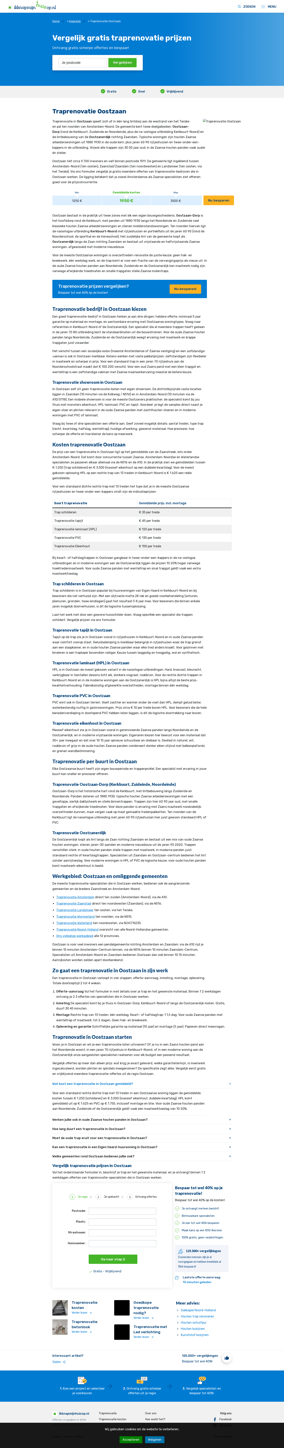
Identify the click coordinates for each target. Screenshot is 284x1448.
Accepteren (130, 1439)
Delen (59, 1362)
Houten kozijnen (193, 1329)
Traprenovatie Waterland (74, 923)
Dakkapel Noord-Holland (198, 1310)
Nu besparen (218, 200)
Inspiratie (75, 21)
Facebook (225, 1419)
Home (56, 21)
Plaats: (81, 1221)
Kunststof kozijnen (195, 1335)
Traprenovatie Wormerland (75, 916)
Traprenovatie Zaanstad (73, 903)
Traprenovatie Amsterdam (75, 897)
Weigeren (155, 1439)
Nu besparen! (185, 289)
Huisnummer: (77, 1243)
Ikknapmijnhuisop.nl (74, 1413)
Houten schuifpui (193, 1322)
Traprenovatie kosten (112, 1419)
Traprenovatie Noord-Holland (77, 929)
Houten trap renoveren (197, 1316)
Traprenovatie (108, 1413)
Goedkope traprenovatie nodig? (146, 1307)
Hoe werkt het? (155, 1419)
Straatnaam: (77, 1232)
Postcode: (79, 1211)
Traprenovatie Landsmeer (75, 910)
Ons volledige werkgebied (74, 936)
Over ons (150, 1413)
